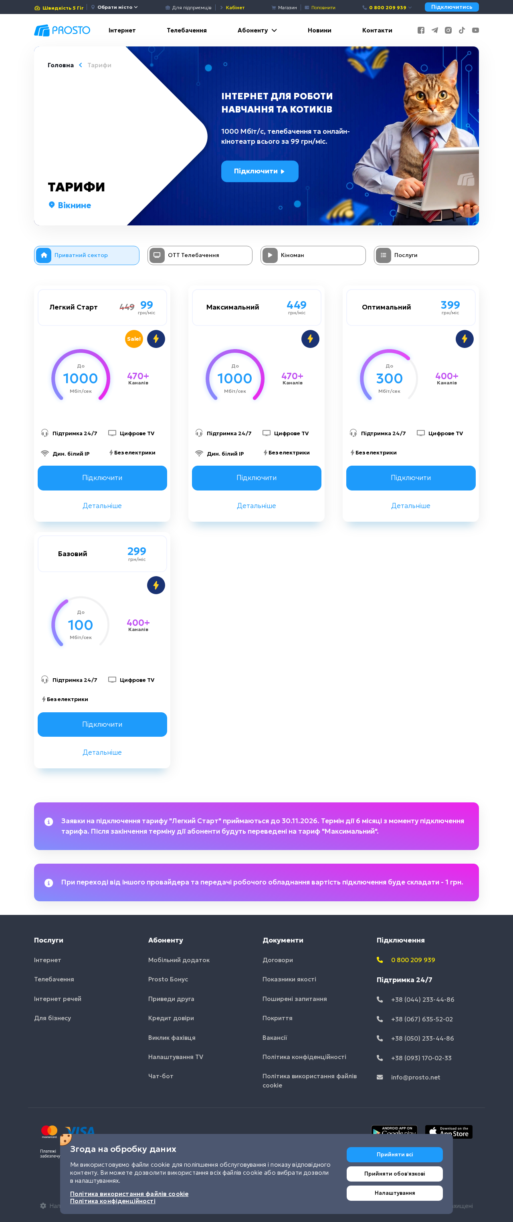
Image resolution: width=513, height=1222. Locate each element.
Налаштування (395, 1193)
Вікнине (73, 205)
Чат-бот (161, 1076)
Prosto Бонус (168, 979)
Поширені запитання (295, 999)
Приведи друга (171, 999)
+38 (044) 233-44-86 (422, 999)
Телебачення (187, 30)
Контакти (377, 30)
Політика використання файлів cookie (310, 1080)
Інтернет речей (57, 999)
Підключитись (452, 7)
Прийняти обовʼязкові (394, 1173)
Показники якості (289, 979)
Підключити (256, 171)
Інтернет (122, 30)
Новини (319, 30)
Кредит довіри (171, 1018)
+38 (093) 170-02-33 (421, 1058)
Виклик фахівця (172, 1037)
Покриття (278, 1018)
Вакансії (275, 1037)
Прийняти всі (395, 1154)
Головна (61, 65)
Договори (278, 960)
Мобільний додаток (179, 960)
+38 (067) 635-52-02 (421, 1019)
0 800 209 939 (388, 7)
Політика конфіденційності (304, 1057)
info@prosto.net (415, 1077)
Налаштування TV (175, 1057)
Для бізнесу (52, 1018)
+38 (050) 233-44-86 (422, 1038)
